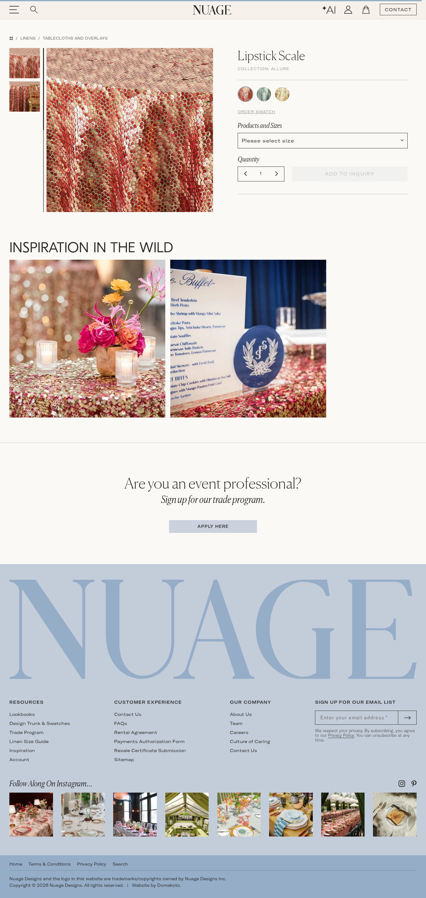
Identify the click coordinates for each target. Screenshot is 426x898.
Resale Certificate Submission (150, 750)
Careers (239, 732)
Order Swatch (256, 111)
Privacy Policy (341, 735)
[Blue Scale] (264, 93)
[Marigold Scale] (282, 93)
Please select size (268, 141)
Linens (28, 38)
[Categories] (11, 38)
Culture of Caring (250, 741)
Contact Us (128, 714)
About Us (241, 714)
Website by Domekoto (156, 885)
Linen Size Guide (29, 741)
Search (120, 864)
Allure (280, 68)
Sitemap (124, 759)
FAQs (120, 723)
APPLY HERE (213, 526)
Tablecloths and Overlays (75, 38)
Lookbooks (22, 714)
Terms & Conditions (49, 864)
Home (15, 864)
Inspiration (22, 750)
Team (236, 723)
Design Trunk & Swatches (39, 723)
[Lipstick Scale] (245, 93)
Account (19, 759)
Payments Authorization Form (149, 741)
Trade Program (26, 732)
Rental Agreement (135, 732)
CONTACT (398, 9)
